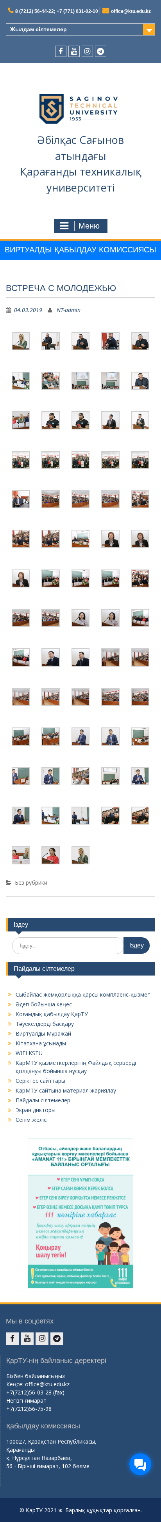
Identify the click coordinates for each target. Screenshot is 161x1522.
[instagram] (87, 51)
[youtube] (74, 51)
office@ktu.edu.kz (131, 11)
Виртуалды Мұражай (43, 1033)
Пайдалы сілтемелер (43, 1100)
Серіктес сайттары (40, 1080)
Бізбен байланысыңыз (35, 1376)
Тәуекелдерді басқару (45, 1023)
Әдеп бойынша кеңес (44, 1004)
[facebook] (60, 51)
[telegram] (100, 51)
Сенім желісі (32, 1119)
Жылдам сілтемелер (38, 29)
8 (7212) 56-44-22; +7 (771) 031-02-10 (56, 11)
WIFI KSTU (29, 1053)
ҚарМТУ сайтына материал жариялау (66, 1090)
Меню (89, 226)
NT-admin (68, 310)
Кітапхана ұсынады (41, 1043)
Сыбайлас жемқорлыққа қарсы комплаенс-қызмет (83, 994)
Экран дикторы (35, 1110)
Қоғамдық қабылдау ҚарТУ (52, 1014)
